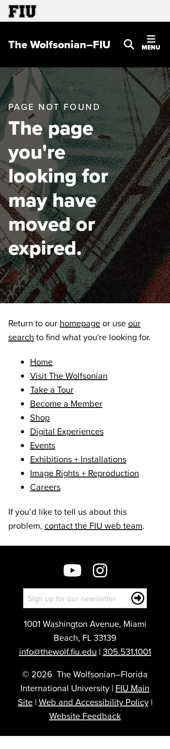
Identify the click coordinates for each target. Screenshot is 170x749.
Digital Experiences (67, 431)
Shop (40, 417)
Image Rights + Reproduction (84, 473)
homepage (80, 323)
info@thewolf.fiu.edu (58, 651)
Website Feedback (85, 715)
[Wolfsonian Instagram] (100, 572)
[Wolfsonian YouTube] (72, 572)
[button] (129, 43)
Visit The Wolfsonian (69, 375)
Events (42, 445)
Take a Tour (52, 389)
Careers (45, 487)
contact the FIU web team (93, 525)
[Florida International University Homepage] (46, 10)
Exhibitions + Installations (78, 459)
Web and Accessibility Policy (94, 702)
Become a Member (66, 403)
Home (41, 361)
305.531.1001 (127, 651)
